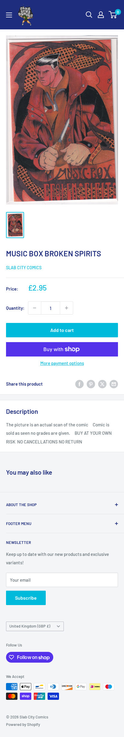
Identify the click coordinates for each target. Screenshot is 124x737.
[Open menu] (9, 15)
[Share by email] (114, 383)
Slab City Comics (24, 267)
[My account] (101, 14)
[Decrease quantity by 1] (34, 308)
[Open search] (89, 14)
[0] (113, 14)
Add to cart (62, 330)
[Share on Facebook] (79, 383)
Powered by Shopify (23, 724)
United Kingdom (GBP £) (29, 626)
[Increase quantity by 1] (66, 308)
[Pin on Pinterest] (91, 383)
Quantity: (15, 308)
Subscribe (26, 598)
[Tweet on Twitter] (102, 383)
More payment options (62, 363)
